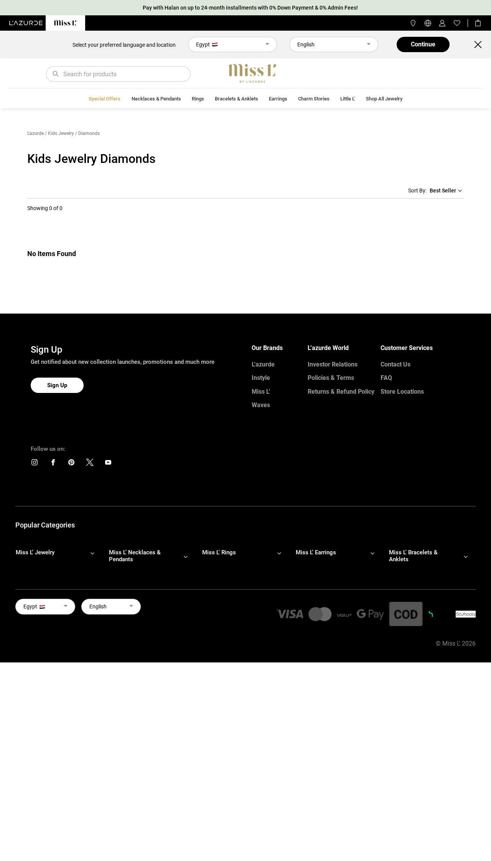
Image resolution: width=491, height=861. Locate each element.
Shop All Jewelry (384, 99)
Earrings (278, 99)
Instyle (261, 377)
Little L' (347, 99)
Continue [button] (423, 44)
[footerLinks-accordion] (58, 556)
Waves (261, 405)
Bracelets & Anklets (236, 99)
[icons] (34, 464)
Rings (198, 99)
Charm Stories (314, 99)
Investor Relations (333, 364)
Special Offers (104, 99)
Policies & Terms (331, 377)
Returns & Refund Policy (341, 391)
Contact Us (395, 364)
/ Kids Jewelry (59, 133)
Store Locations (402, 391)
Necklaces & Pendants (156, 99)
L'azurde (35, 133)
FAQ (386, 377)
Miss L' (261, 391)
